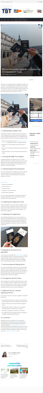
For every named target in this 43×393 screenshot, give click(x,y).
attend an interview (19, 255)
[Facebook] (37, 2)
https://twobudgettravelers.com (13, 354)
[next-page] (3, 380)
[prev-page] (1, 380)
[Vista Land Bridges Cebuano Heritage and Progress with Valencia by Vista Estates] (14, 370)
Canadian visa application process (16, 324)
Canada (6, 66)
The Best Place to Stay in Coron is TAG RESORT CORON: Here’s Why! (22, 346)
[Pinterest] (7, 79)
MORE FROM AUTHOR (14, 366)
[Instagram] (38, 2)
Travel (3, 66)
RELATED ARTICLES (14, 363)
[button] (41, 20)
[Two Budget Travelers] (7, 11)
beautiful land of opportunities (11, 330)
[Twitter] (4, 79)
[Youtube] (41, 2)
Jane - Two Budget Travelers (7, 74)
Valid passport (4, 182)
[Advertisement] (35, 89)
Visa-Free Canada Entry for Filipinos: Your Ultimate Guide (6, 346)
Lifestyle (9, 66)
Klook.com (31, 79)
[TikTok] (40, 2)
